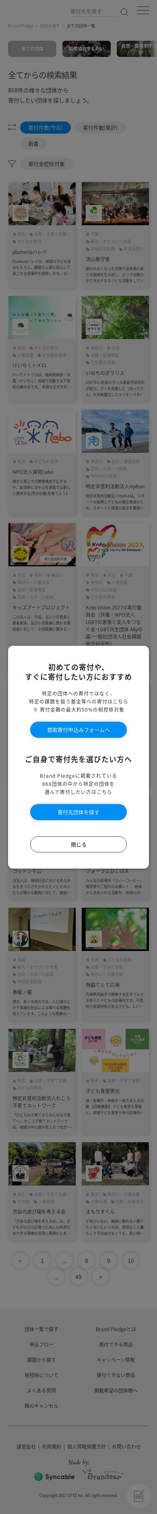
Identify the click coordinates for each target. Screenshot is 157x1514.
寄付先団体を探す (78, 812)
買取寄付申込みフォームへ (78, 729)
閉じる (79, 844)
